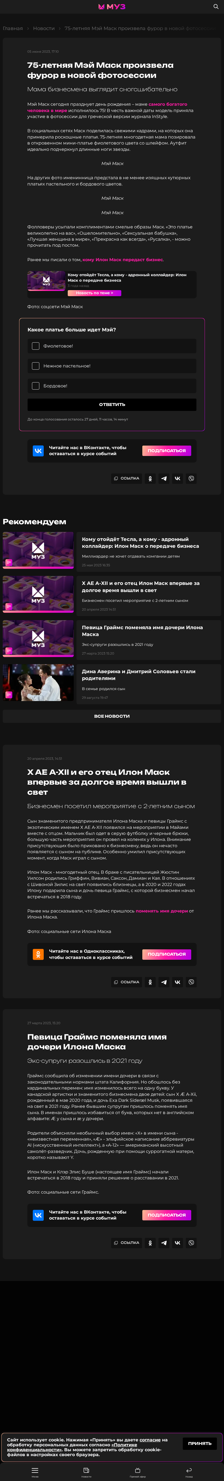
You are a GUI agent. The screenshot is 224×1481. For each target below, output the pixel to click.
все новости (112, 716)
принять (199, 1443)
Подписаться (167, 450)
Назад (189, 1476)
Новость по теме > (94, 292)
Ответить (112, 404)
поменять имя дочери (161, 911)
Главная (13, 28)
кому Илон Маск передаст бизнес (122, 259)
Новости (86, 1476)
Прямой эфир (138, 1476)
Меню (35, 1476)
